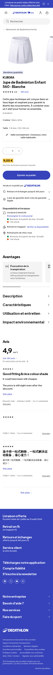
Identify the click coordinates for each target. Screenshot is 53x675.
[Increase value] (19, 151)
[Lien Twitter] (11, 581)
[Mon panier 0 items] (47, 12)
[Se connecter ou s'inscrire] (40, 12)
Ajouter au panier (26, 175)
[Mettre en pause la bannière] (44, 4)
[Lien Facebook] (5, 581)
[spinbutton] (12, 151)
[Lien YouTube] (17, 581)
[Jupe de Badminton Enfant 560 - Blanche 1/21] (20, 50)
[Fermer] (48, 4)
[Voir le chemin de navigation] (4, 29)
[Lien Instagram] (23, 581)
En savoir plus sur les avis (14, 361)
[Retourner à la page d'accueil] (23, 12)
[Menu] (6, 12)
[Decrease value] (6, 151)
